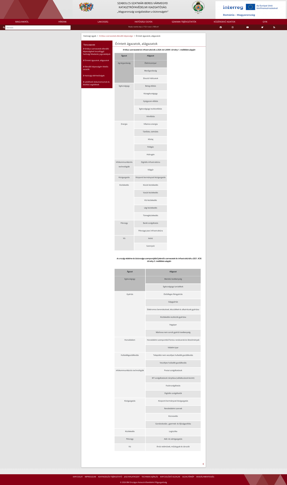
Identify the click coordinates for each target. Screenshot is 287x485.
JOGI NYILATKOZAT (132, 476)
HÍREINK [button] (62, 21)
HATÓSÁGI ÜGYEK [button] (143, 21)
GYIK (265, 21)
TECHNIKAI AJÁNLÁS (150, 476)
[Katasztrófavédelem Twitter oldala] (262, 27)
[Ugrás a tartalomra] (4, 1)
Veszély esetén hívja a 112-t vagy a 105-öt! (143, 27)
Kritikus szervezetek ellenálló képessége (116, 36)
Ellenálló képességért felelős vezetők (95, 68)
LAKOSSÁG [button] (103, 21)
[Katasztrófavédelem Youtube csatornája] (247, 27)
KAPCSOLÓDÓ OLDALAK (170, 476)
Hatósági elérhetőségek (94, 75)
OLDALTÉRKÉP (188, 476)
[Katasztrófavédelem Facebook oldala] (221, 27)
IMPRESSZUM (90, 476)
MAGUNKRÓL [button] (22, 21)
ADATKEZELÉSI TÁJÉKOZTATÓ (110, 476)
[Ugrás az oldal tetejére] (115, 43)
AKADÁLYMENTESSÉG (205, 476)
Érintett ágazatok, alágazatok (96, 60)
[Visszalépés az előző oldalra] (203, 464)
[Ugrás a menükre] (2, 1)
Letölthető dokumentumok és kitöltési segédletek (96, 83)
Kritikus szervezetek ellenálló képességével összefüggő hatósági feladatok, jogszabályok (96, 51)
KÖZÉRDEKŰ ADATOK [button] (224, 21)
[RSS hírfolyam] (274, 27)
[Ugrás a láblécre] (6, 1)
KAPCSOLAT (78, 476)
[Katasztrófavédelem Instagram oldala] (233, 27)
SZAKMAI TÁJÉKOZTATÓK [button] (184, 21)
